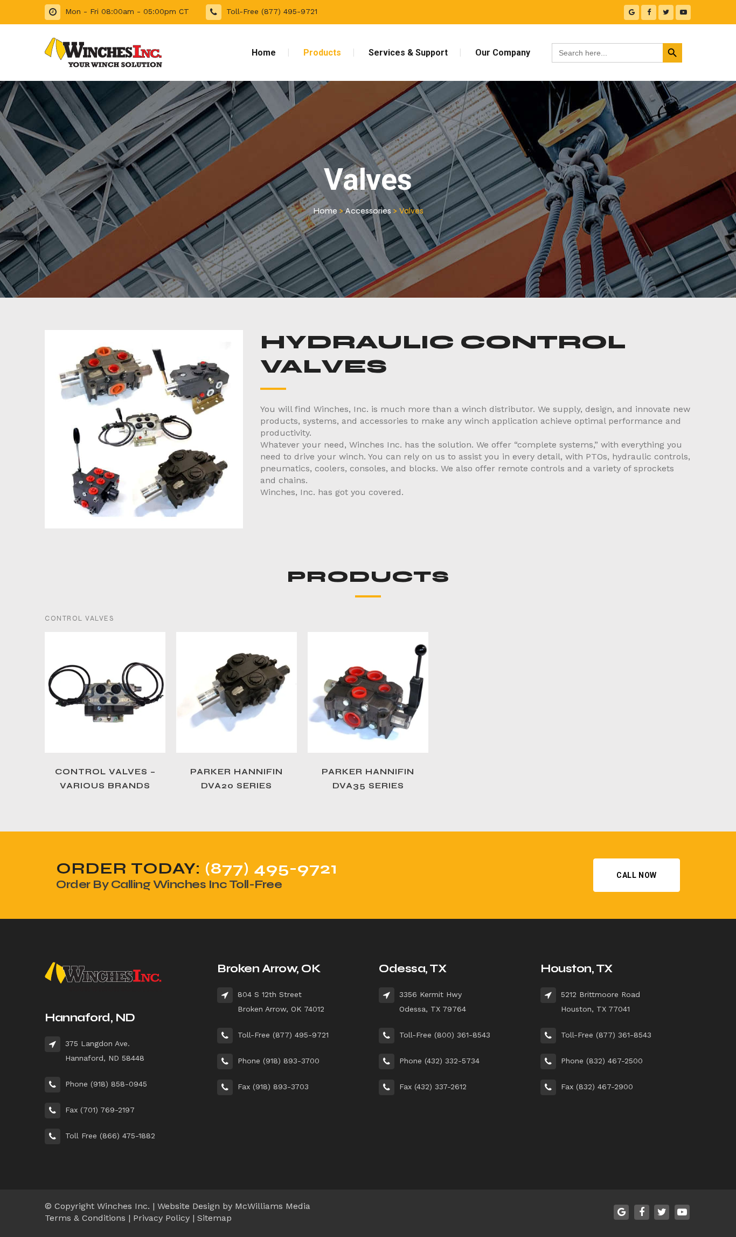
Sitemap (214, 1218)
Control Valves (79, 618)
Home (325, 210)
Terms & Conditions (85, 1218)
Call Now (636, 875)
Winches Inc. (123, 1206)
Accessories (368, 210)
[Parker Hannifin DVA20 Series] (236, 692)
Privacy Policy (161, 1218)
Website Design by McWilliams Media (233, 1206)
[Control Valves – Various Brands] (105, 692)
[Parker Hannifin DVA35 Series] (368, 692)
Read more (79, 785)
